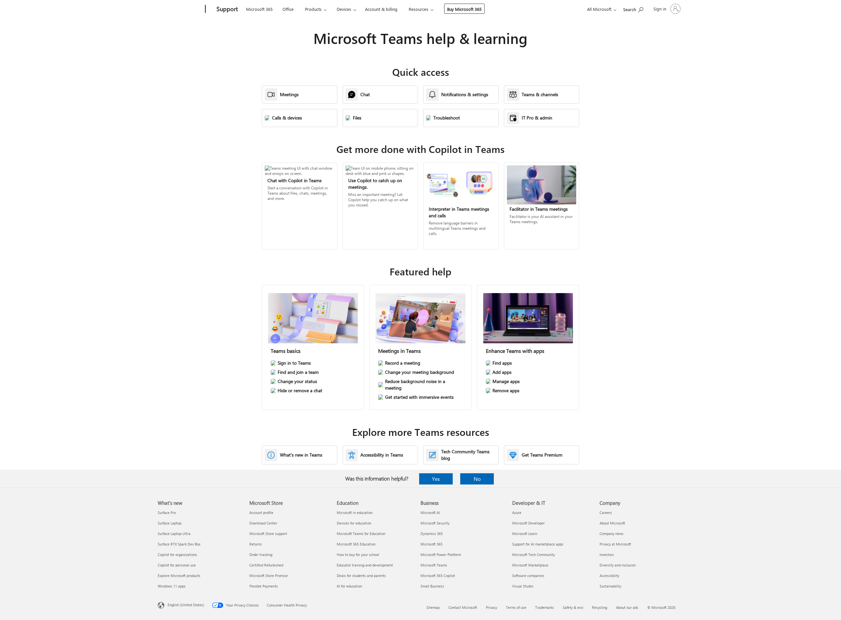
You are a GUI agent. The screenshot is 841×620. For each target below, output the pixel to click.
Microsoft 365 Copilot (437, 575)
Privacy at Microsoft (615, 544)
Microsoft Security (434, 523)
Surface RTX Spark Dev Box (179, 544)
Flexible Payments (263, 586)
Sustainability (610, 586)
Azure (516, 512)
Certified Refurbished (266, 565)
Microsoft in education (355, 512)
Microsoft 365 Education (356, 544)
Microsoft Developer (528, 523)
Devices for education (354, 523)
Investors (607, 554)
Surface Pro (167, 512)
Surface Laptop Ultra (174, 533)
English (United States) (186, 604)
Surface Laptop (169, 523)
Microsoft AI (430, 512)
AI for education (349, 586)
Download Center (263, 523)
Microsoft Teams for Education (361, 533)
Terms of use (516, 607)
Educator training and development (365, 565)
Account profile (261, 512)
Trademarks (544, 607)
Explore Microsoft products (179, 575)
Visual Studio (522, 586)
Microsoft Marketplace (530, 565)
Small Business (432, 586)
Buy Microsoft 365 (464, 9)
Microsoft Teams (433, 565)
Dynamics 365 (431, 533)
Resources (418, 9)
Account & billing (381, 9)
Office (288, 9)
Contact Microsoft (462, 607)
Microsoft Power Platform (440, 554)
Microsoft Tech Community (533, 554)
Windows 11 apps (172, 586)
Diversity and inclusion (618, 565)
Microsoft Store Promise (268, 575)
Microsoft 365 (259, 9)
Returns (255, 544)
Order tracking (260, 554)
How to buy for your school (358, 554)
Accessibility (609, 575)
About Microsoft (612, 523)
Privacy (491, 607)
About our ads (627, 607)
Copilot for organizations (177, 554)
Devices (344, 9)
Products (313, 9)
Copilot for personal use (177, 565)
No (477, 478)
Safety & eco (573, 607)
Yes (436, 478)
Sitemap (433, 607)
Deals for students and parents (361, 575)
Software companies (528, 575)
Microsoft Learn (524, 533)
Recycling (599, 607)
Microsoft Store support (268, 533)
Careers (606, 512)
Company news (612, 533)
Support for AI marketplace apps (537, 544)
